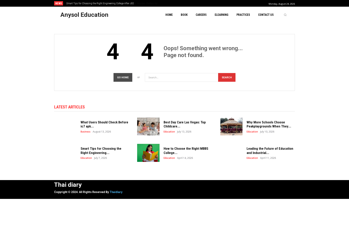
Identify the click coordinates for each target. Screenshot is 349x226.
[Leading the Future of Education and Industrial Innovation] (231, 153)
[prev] (181, 3)
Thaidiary (115, 192)
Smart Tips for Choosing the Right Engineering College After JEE (100, 3)
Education (169, 132)
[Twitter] (208, 184)
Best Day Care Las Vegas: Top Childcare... (185, 124)
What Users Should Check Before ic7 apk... (104, 124)
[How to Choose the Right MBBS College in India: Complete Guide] (148, 153)
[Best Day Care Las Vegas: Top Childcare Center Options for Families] (148, 127)
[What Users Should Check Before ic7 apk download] (65, 127)
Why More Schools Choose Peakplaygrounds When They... (269, 124)
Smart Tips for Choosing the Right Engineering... (101, 150)
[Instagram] (199, 184)
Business (85, 132)
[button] (285, 14)
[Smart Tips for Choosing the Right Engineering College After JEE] (65, 153)
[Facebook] (190, 184)
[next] (187, 3)
